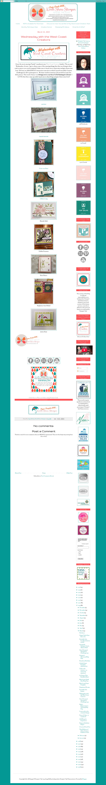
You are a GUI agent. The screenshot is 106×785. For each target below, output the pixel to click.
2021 (79, 600)
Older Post (69, 473)
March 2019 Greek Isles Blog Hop (84, 680)
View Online (81, 46)
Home (18, 23)
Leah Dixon (43, 104)
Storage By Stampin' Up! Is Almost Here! (84, 646)
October (82, 613)
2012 (79, 757)
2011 (79, 759)
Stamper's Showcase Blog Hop (84, 657)
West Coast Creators (52, 64)
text (79, 553)
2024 (79, 592)
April (81, 628)
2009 (79, 765)
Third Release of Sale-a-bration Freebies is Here (84, 731)
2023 (79, 595)
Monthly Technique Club (29, 27)
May (81, 626)
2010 (79, 762)
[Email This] (57, 419)
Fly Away (82, 633)
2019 (79, 605)
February (82, 736)
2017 (79, 744)
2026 (79, 587)
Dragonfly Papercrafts (43, 136)
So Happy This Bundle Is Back (84, 676)
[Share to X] (60, 419)
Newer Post (18, 473)
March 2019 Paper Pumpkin (84, 684)
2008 (79, 767)
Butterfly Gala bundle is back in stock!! (84, 640)
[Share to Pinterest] (63, 419)
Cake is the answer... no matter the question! (83, 671)
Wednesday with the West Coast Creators (84, 695)
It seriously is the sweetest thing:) (84, 712)
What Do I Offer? (78, 27)
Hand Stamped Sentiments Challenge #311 (83, 651)
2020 (79, 603)
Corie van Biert (43, 169)
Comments (81, 371)
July (81, 620)
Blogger (84, 779)
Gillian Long (43, 199)
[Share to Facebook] (62, 419)
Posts (79, 368)
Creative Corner (46, 27)
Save (41, 52)
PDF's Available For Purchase (33, 23)
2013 (79, 754)
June (81, 623)
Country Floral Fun (84, 727)
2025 (79, 590)
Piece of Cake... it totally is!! (84, 716)
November (82, 610)
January (82, 738)
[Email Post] (55, 419)
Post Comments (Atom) (47, 476)
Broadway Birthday (84, 661)
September (83, 615)
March (81, 631)
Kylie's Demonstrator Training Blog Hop (83, 707)
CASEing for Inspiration (83, 720)
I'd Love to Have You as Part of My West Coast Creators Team (68, 23)
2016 (79, 747)
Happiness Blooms (84, 687)
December (82, 608)
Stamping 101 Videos (62, 27)
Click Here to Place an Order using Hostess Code (43, 398)
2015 (79, 749)
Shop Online (85, 47)
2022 (79, 598)
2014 (79, 752)
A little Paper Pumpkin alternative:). (83, 664)
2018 (79, 741)
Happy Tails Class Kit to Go (84, 636)
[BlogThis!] (59, 419)
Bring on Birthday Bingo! (84, 724)
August (82, 618)
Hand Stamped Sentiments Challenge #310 (84, 700)
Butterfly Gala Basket (83, 690)
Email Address (81, 545)
